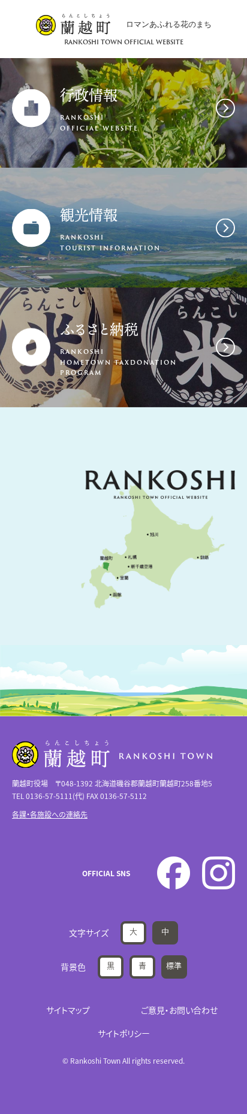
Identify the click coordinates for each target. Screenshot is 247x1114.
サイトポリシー (124, 1033)
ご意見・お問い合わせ (179, 1010)
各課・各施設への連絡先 (50, 814)
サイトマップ (68, 1010)
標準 (174, 965)
